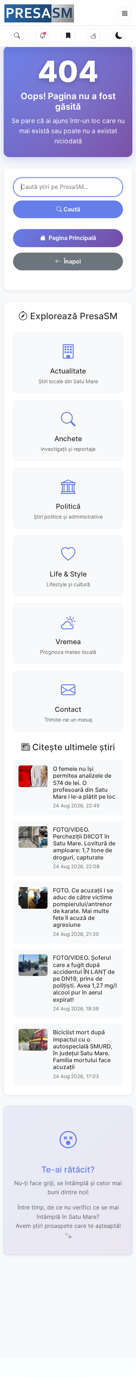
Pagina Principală (72, 237)
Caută (71, 209)
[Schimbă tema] (119, 35)
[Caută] (17, 35)
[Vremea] (93, 35)
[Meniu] (125, 13)
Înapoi (72, 261)
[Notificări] (42, 35)
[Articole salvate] (68, 35)
